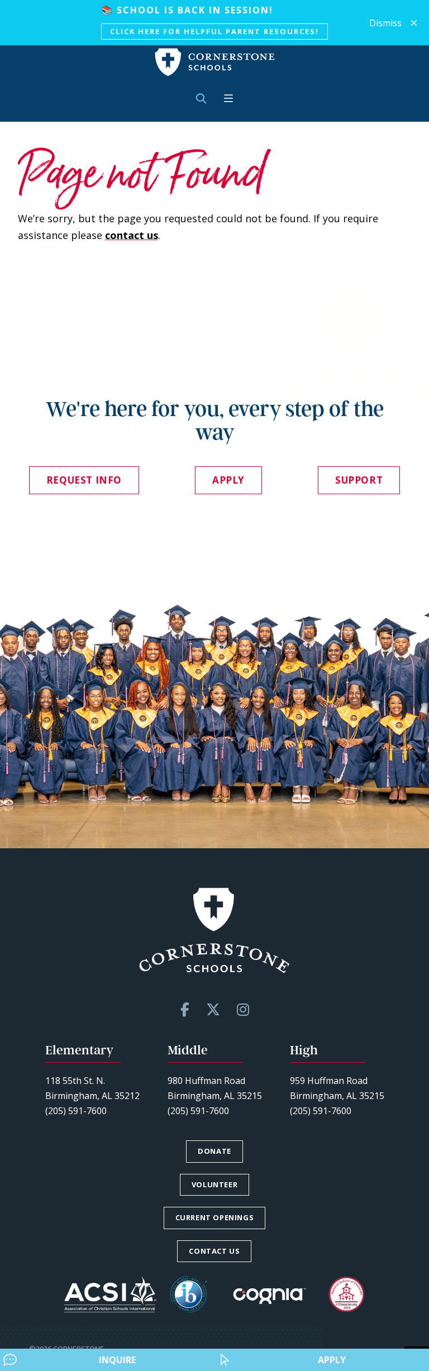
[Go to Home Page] (215, 62)
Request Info (84, 480)
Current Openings (214, 1217)
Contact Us (214, 1251)
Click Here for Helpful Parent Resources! (214, 31)
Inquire (117, 1360)
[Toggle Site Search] (201, 98)
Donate (214, 1151)
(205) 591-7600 (76, 1111)
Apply (332, 1360)
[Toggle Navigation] (228, 98)
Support (359, 480)
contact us (131, 235)
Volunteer (214, 1184)
